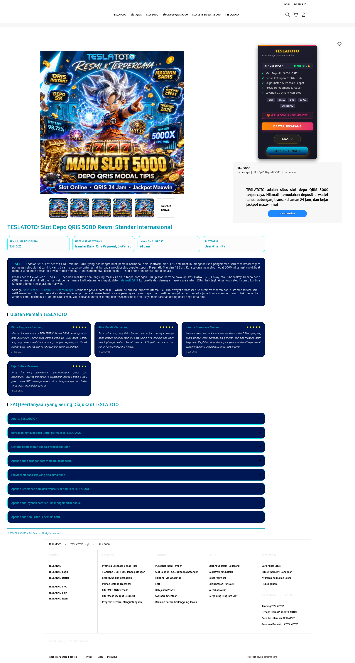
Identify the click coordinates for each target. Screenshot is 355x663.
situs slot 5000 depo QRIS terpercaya (48, 290)
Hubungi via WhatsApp (168, 578)
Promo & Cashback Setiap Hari (119, 566)
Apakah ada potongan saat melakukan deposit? (136, 460)
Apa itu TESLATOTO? (136, 418)
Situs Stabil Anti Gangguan (277, 572)
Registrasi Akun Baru (221, 572)
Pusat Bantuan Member (168, 566)
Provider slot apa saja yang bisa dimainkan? (136, 474)
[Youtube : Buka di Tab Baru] (304, 657)
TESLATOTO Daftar (59, 578)
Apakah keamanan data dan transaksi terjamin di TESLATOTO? (136, 488)
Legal (100, 657)
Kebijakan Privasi (165, 590)
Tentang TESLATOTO (273, 606)
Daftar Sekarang (287, 126)
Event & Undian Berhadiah (117, 578)
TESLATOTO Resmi (59, 598)
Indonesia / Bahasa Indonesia (63, 657)
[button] (296, 14)
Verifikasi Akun (217, 590)
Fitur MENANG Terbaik (115, 590)
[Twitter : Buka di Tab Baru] (289, 657)
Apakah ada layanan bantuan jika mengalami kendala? (136, 502)
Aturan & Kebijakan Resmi (277, 578)
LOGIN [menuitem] (286, 4)
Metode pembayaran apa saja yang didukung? (136, 446)
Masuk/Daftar (287, 213)
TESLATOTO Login (59, 572)
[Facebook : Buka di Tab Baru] (282, 657)
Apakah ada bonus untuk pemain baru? (136, 517)
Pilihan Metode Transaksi (116, 584)
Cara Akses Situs (271, 566)
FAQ (157, 584)
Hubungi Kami (270, 584)
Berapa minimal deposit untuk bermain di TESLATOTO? (136, 432)
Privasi (89, 657)
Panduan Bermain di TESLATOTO (280, 624)
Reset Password (217, 578)
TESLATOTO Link (58, 592)
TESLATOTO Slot (58, 586)
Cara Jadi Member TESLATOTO (278, 618)
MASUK (287, 139)
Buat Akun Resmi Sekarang (224, 566)
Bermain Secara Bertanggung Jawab (176, 602)
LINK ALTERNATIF (287, 151)
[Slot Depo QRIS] (75, 14)
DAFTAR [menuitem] (298, 4)
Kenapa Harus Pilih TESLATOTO (279, 612)
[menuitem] (119, 15)
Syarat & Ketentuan (166, 596)
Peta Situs (112, 657)
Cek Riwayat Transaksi (221, 584)
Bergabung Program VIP (222, 596)
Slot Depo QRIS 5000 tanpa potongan (123, 572)
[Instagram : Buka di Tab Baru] (297, 657)
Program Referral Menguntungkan (122, 602)
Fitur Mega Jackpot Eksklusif (118, 596)
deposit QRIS (129, 280)
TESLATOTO (19, 264)
